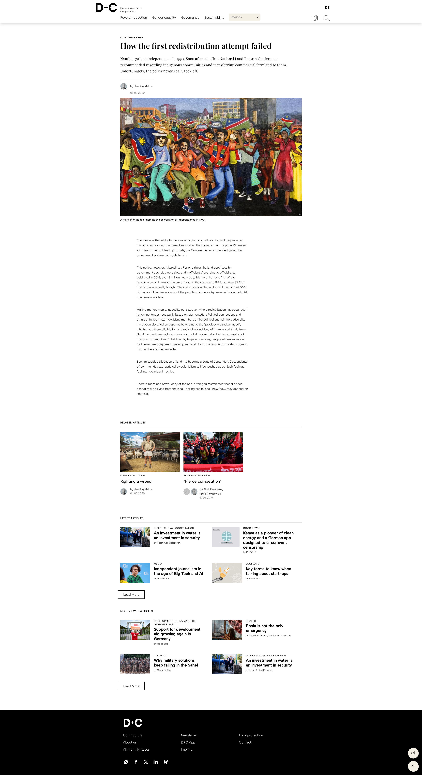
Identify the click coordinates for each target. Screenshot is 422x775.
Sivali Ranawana (211, 489)
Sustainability (214, 17)
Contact (245, 742)
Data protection (251, 735)
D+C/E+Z (251, 552)
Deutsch (327, 8)
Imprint (186, 749)
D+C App (188, 742)
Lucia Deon (163, 578)
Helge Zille (162, 643)
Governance (190, 17)
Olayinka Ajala (164, 670)
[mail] (126, 762)
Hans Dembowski (210, 493)
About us (129, 742)
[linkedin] (156, 762)
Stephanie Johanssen (279, 635)
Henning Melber (141, 489)
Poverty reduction (133, 17)
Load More (131, 595)
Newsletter (189, 735)
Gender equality (164, 17)
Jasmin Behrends (258, 635)
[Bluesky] (166, 762)
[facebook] (136, 762)
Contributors (132, 735)
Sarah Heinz (255, 578)
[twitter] (146, 762)
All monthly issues (136, 749)
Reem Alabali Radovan (168, 542)
